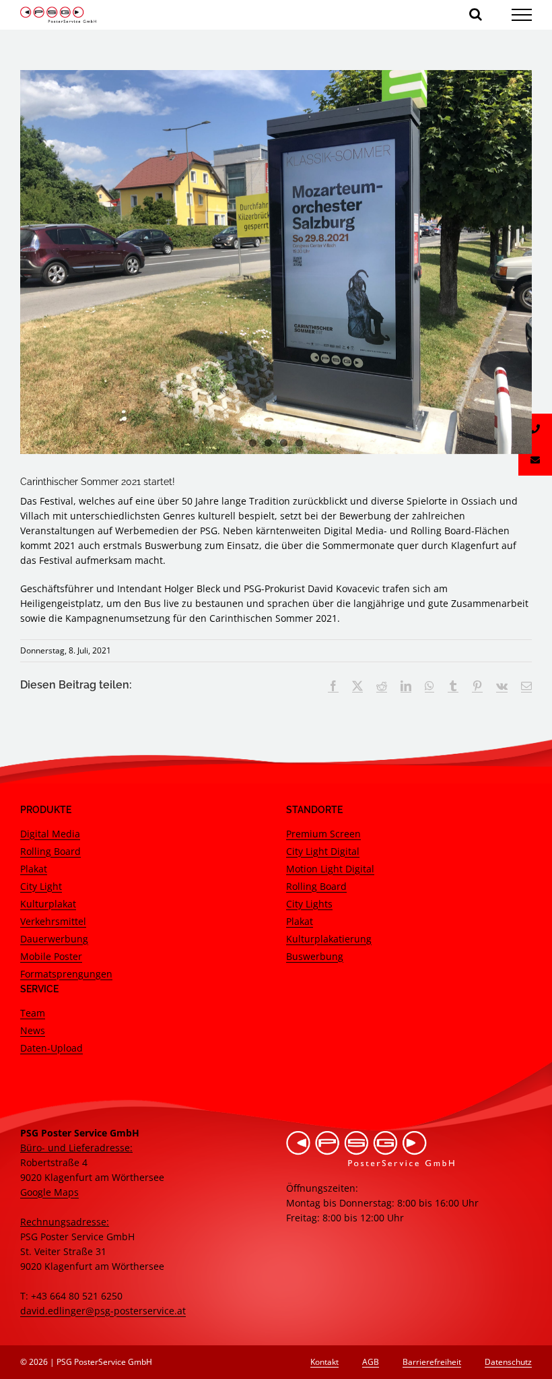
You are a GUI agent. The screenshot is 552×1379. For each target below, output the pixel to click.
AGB (370, 1362)
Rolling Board (50, 851)
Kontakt (324, 1362)
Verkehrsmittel (53, 921)
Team (32, 1012)
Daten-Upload (51, 1047)
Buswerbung (314, 956)
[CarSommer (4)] (276, 262)
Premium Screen (323, 833)
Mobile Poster (51, 956)
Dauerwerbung (54, 938)
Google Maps (49, 1192)
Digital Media (50, 833)
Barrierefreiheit (432, 1362)
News (32, 1030)
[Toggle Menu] (522, 15)
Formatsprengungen (66, 973)
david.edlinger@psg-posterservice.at (103, 1310)
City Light (41, 886)
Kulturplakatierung (329, 938)
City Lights (309, 903)
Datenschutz (508, 1362)
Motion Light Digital (330, 868)
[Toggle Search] (475, 14)
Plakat (33, 868)
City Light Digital (322, 851)
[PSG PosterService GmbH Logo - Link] (58, 15)
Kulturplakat (48, 903)
